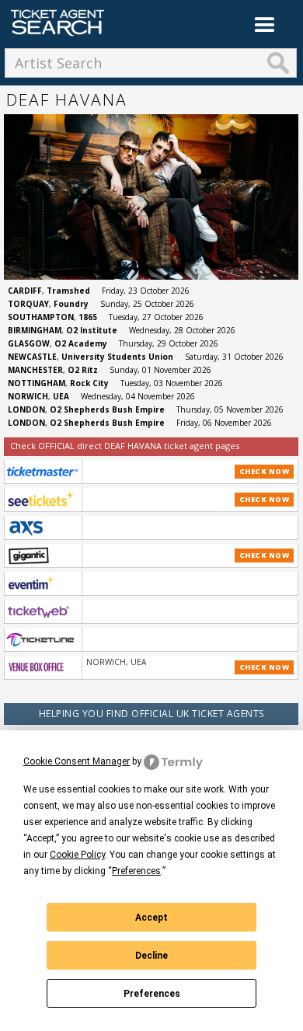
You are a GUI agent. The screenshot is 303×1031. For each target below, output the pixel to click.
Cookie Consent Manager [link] (76, 761)
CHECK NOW (264, 471)
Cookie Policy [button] (77, 854)
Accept (151, 917)
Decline (151, 955)
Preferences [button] (136, 871)
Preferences (152, 993)
